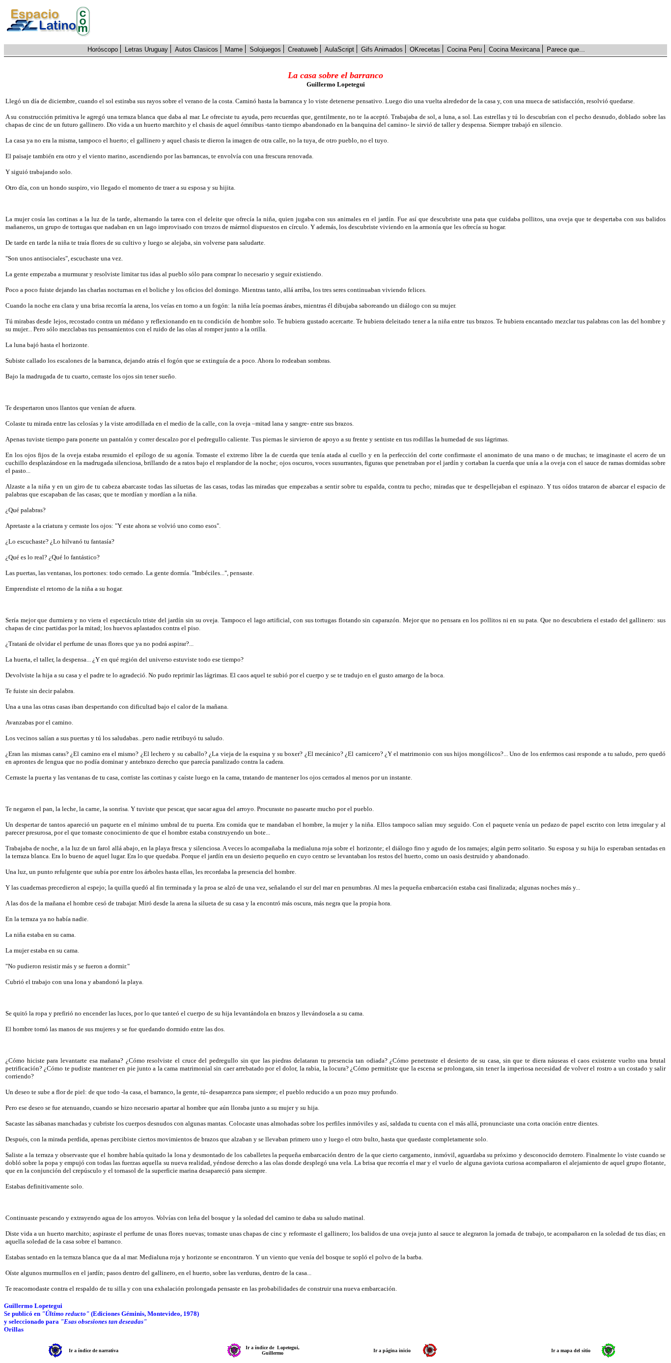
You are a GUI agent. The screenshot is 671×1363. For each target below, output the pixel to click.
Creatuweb (303, 49)
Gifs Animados (382, 49)
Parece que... (566, 49)
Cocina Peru (464, 49)
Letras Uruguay (146, 49)
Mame (234, 49)
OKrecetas (425, 49)
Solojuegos (265, 49)
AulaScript (339, 49)
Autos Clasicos (196, 49)
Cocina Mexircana (514, 49)
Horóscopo (102, 49)
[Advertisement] (384, 22)
